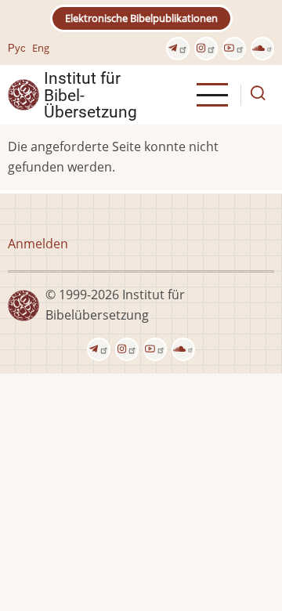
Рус (17, 48)
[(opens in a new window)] (178, 48)
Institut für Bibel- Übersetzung (90, 95)
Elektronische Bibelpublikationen (141, 18)
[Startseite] (23, 94)
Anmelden (38, 243)
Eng (40, 48)
